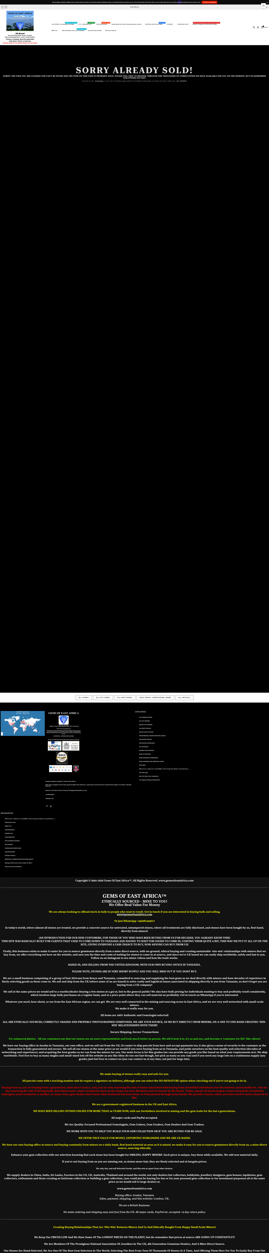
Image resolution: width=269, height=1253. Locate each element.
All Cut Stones (103, 697)
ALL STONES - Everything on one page (64, 23)
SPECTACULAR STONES (95, 30)
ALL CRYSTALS (143, 746)
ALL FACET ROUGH (145, 728)
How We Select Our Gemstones (148, 776)
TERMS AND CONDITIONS (13, 848)
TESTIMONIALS (10, 829)
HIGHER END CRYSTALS (146, 750)
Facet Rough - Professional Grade (155, 697)
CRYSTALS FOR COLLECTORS (155, 23)
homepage (99, 80)
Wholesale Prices (10, 822)
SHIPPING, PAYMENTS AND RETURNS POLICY (19, 859)
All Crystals (184, 697)
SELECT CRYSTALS (145, 753)
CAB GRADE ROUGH (145, 739)
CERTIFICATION (10, 851)
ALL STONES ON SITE (145, 717)
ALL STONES (182, 80)
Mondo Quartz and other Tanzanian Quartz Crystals (126, 24)
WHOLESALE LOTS (183, 24)
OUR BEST (170, 24)
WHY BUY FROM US (110, 30)
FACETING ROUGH (103, 23)
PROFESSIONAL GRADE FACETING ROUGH (152, 735)
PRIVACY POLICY (10, 855)
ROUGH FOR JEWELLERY (147, 742)
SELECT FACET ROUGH (146, 731)
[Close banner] (266, 2)
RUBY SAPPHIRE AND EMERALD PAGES (151, 761)
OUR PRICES (9, 844)
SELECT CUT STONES (145, 724)
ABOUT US (54, 30)
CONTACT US (9, 833)
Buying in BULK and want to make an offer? (18, 862)
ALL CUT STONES (144, 720)
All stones (84, 697)
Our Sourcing (143, 772)
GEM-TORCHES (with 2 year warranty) (74, 29)
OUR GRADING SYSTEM (12, 840)
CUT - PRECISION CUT (86, 23)
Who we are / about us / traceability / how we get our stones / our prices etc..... (164, 768)
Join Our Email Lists (209, 2)
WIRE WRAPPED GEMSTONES (148, 757)
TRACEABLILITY (10, 837)
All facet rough (124, 697)
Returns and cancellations (13, 866)
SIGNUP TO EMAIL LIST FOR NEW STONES (206, 23)
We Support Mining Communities (149, 779)
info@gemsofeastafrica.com (78, 790)
